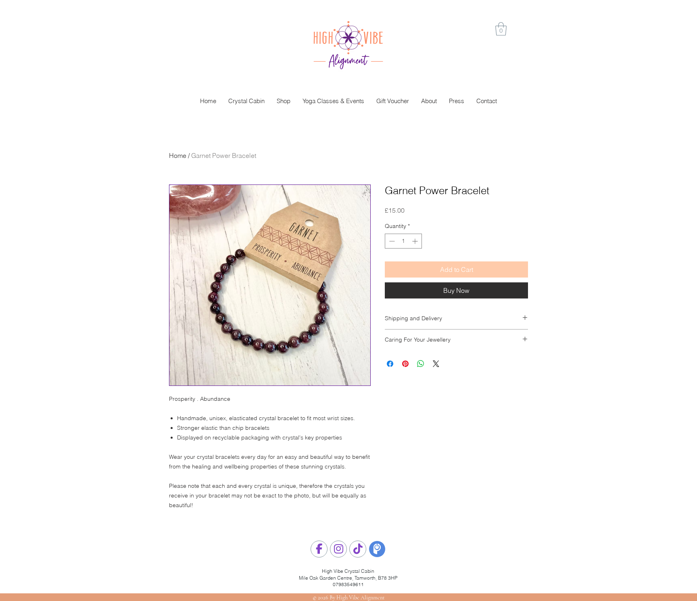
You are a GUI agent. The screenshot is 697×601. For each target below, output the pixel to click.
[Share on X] (436, 364)
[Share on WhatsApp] (421, 364)
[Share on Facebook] (390, 364)
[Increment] (416, 241)
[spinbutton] (403, 241)
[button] (501, 28)
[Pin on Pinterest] (405, 364)
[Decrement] (391, 241)
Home (177, 155)
